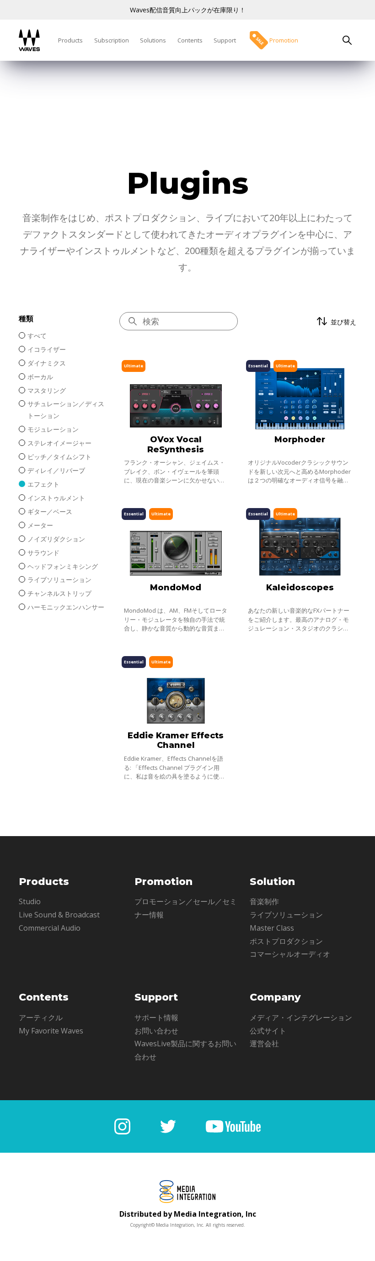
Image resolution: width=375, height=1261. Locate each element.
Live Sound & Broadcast (59, 915)
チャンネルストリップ (59, 593)
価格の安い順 (316, 381)
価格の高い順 (316, 366)
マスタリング (46, 390)
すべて (37, 335)
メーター (40, 525)
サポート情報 (156, 1017)
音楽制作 (264, 901)
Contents (190, 40)
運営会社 (264, 1043)
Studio (30, 901)
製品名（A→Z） (320, 396)
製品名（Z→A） (320, 411)
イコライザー (46, 349)
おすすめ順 (313, 352)
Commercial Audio (49, 928)
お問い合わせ (156, 1031)
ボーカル (40, 376)
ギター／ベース (49, 511)
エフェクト (43, 484)
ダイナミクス (46, 363)
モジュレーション (53, 429)
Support (225, 40)
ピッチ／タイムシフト (59, 456)
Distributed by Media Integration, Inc (187, 1214)
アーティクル (41, 1017)
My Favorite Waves (51, 1031)
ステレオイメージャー (59, 443)
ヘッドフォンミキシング (62, 566)
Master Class (272, 928)
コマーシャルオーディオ (290, 954)
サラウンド (43, 552)
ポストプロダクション (286, 941)
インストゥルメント (56, 497)
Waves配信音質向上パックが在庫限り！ (188, 9)
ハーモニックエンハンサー (65, 607)
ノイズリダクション (56, 539)
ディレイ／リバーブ (56, 470)
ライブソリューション (59, 579)
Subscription (111, 40)
